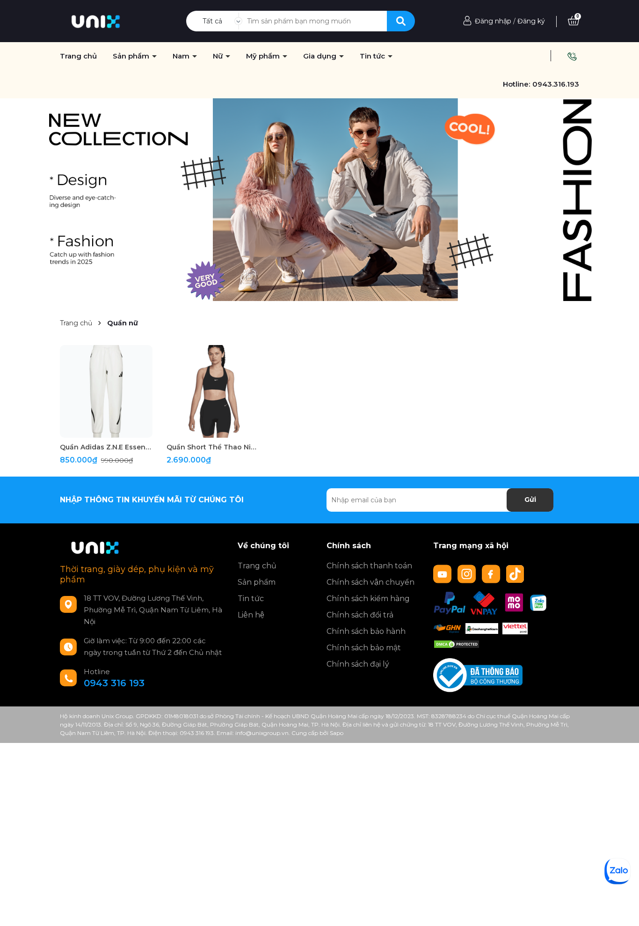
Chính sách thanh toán (369, 565)
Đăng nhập (493, 21)
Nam (182, 56)
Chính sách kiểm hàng (368, 598)
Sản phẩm (132, 56)
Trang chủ (78, 56)
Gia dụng (320, 56)
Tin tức (251, 598)
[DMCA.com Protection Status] (456, 643)
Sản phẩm (257, 582)
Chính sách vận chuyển (370, 582)
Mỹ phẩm (264, 56)
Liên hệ (251, 614)
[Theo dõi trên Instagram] (467, 573)
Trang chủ (257, 565)
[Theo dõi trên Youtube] (443, 573)
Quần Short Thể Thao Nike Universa (213, 447)
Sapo (336, 732)
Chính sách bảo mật (364, 647)
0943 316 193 (114, 683)
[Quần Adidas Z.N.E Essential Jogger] (106, 391)
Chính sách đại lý (358, 664)
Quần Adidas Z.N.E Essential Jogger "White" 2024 (106, 447)
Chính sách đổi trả (360, 614)
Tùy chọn (106, 429)
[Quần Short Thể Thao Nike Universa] (213, 391)
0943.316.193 (555, 84)
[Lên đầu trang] (623, 910)
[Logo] (95, 20)
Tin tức (373, 56)
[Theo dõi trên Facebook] (492, 573)
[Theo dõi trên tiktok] (516, 573)
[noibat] (319, 199)
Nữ (219, 56)
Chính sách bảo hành (366, 631)
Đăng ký (531, 21)
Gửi (530, 499)
